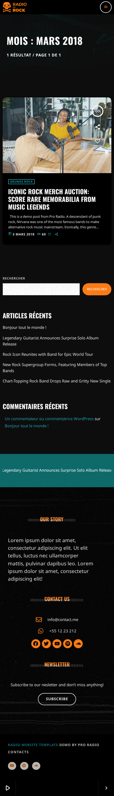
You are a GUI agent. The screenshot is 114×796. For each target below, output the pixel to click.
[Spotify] (24, 766)
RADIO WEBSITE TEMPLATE (33, 744)
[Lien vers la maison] (14, 7)
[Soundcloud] (36, 766)
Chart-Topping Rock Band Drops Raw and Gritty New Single (57, 380)
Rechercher (14, 278)
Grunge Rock (21, 182)
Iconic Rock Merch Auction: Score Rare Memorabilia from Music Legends (52, 199)
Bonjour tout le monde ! (24, 327)
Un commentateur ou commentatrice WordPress (49, 418)
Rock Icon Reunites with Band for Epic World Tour (48, 354)
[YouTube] (12, 766)
